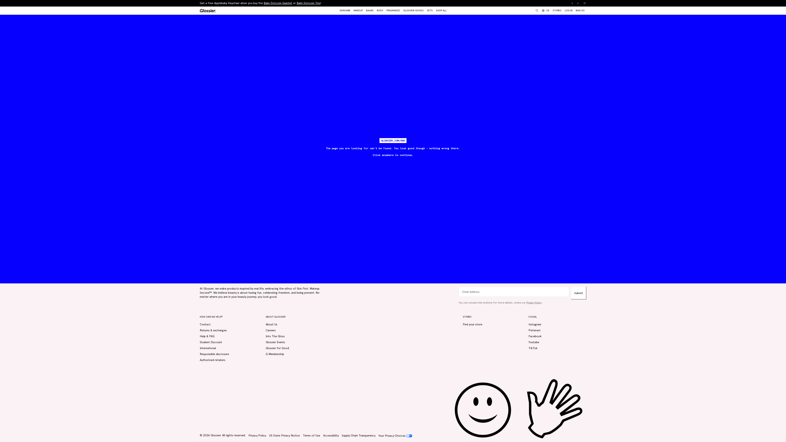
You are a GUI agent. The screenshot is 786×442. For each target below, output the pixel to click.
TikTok (533, 348)
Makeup (358, 10)
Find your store (472, 324)
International (208, 348)
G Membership (275, 354)
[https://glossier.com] (518, 409)
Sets (430, 10)
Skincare (345, 10)
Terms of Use (311, 435)
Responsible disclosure (214, 354)
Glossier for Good (277, 348)
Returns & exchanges (213, 330)
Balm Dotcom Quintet (278, 3)
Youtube (534, 342)
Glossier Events (275, 342)
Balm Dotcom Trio (308, 3)
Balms (370, 10)
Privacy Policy (534, 302)
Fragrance (393, 10)
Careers (271, 330)
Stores (557, 10)
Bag (580, 10)
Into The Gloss (275, 336)
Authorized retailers (212, 360)
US (547, 10)
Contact (205, 324)
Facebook (535, 336)
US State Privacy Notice (284, 435)
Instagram (535, 324)
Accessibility (331, 435)
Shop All (441, 10)
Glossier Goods (413, 10)
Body (380, 10)
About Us (271, 324)
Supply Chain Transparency (358, 435)
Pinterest (534, 330)
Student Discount (211, 342)
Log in (569, 10)
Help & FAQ (207, 336)
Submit (578, 293)
